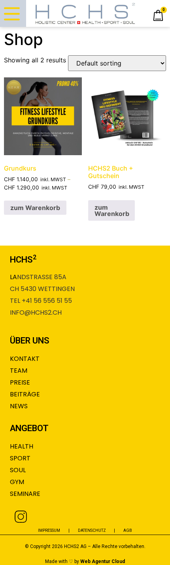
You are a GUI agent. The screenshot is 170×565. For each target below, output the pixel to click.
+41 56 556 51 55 (47, 300)
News (19, 406)
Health (21, 446)
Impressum (49, 530)
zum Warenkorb (35, 208)
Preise (20, 382)
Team (18, 370)
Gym (17, 481)
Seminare (25, 493)
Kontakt (25, 358)
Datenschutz (92, 530)
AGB (127, 530)
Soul (18, 470)
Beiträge (25, 394)
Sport (20, 458)
